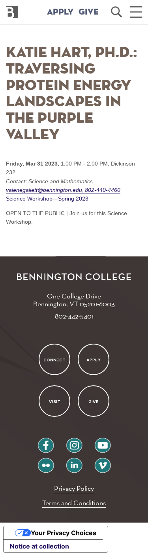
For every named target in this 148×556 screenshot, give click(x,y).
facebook (45, 442)
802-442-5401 (74, 315)
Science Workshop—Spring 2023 (47, 198)
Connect (54, 359)
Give (93, 402)
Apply (93, 359)
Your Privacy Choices (63, 533)
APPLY (60, 12)
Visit (54, 402)
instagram (74, 442)
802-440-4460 (101, 190)
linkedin (74, 462)
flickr (45, 462)
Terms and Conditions (74, 502)
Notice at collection (39, 546)
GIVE (89, 12)
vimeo (102, 462)
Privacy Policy (74, 488)
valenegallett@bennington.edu (45, 190)
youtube (102, 442)
